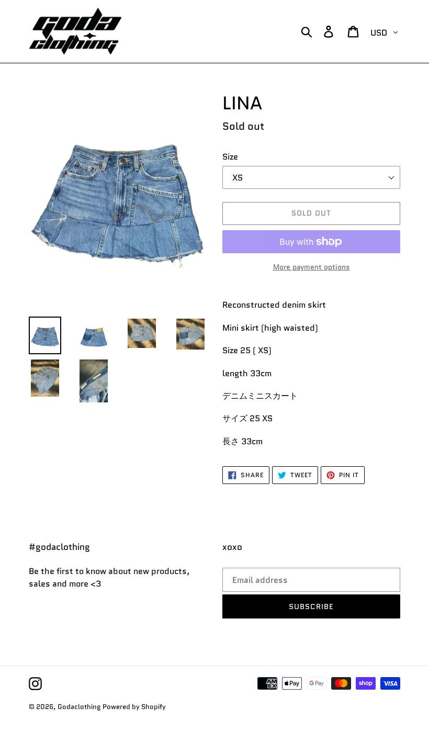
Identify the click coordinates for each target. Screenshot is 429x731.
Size (230, 157)
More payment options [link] (311, 267)
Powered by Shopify (134, 707)
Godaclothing (79, 707)
